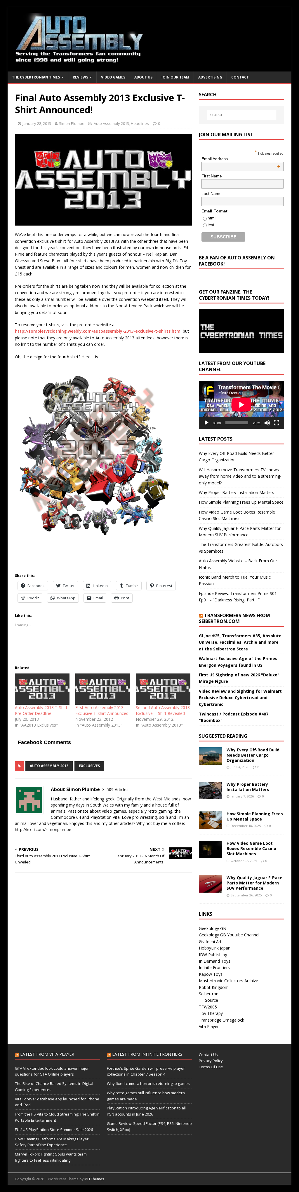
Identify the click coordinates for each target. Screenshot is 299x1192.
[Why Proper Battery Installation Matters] (210, 795)
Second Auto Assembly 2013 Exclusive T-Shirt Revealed (163, 710)
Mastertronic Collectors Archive (228, 980)
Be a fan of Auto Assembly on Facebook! (237, 260)
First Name (211, 176)
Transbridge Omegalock (221, 1020)
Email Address (240, 158)
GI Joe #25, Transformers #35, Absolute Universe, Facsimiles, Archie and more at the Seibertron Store (240, 642)
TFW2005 (208, 1007)
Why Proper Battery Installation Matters (236, 492)
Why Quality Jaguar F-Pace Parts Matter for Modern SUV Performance (254, 883)
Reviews (80, 77)
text (211, 224)
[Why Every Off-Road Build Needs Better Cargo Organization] (210, 761)
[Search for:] (241, 115)
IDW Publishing (213, 954)
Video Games (113, 77)
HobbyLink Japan (214, 948)
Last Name (211, 193)
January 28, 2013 (36, 123)
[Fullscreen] (276, 423)
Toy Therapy (211, 1013)
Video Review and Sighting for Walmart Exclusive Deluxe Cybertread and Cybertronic (240, 697)
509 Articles (117, 789)
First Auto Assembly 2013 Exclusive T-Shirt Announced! (102, 710)
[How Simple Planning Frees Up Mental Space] (210, 825)
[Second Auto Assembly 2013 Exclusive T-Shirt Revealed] (163, 689)
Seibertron (208, 993)
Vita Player (209, 1026)
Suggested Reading (223, 736)
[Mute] (267, 423)
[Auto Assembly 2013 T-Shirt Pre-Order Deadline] (42, 689)
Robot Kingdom (214, 987)
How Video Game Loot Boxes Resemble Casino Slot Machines (251, 848)
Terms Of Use (211, 1066)
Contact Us (208, 1054)
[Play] (206, 423)
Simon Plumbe (71, 123)
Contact (240, 77)
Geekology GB (212, 928)
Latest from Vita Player (47, 1054)
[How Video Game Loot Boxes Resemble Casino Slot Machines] (210, 855)
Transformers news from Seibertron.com (234, 618)
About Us (143, 77)
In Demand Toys (214, 961)
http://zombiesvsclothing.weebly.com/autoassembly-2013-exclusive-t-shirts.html (98, 331)
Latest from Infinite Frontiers (147, 1054)
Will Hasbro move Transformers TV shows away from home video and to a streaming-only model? (240, 476)
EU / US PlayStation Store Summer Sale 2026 (54, 1129)
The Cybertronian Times (36, 77)
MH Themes (94, 1179)
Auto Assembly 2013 (111, 123)
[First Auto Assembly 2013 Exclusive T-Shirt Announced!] (102, 689)
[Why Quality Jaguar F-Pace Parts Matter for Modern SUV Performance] (210, 889)
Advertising (210, 77)
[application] (241, 405)
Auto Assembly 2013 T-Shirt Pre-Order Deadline (41, 710)
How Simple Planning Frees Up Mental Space (241, 502)
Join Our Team (175, 77)
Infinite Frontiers (214, 967)
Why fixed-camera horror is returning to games (148, 1083)
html (211, 218)
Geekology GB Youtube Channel (229, 935)
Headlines (140, 123)
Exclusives (89, 765)
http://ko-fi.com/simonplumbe (43, 829)
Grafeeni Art (210, 941)
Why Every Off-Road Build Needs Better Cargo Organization (253, 755)
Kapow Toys (210, 974)
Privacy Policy (211, 1060)
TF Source (208, 1000)
